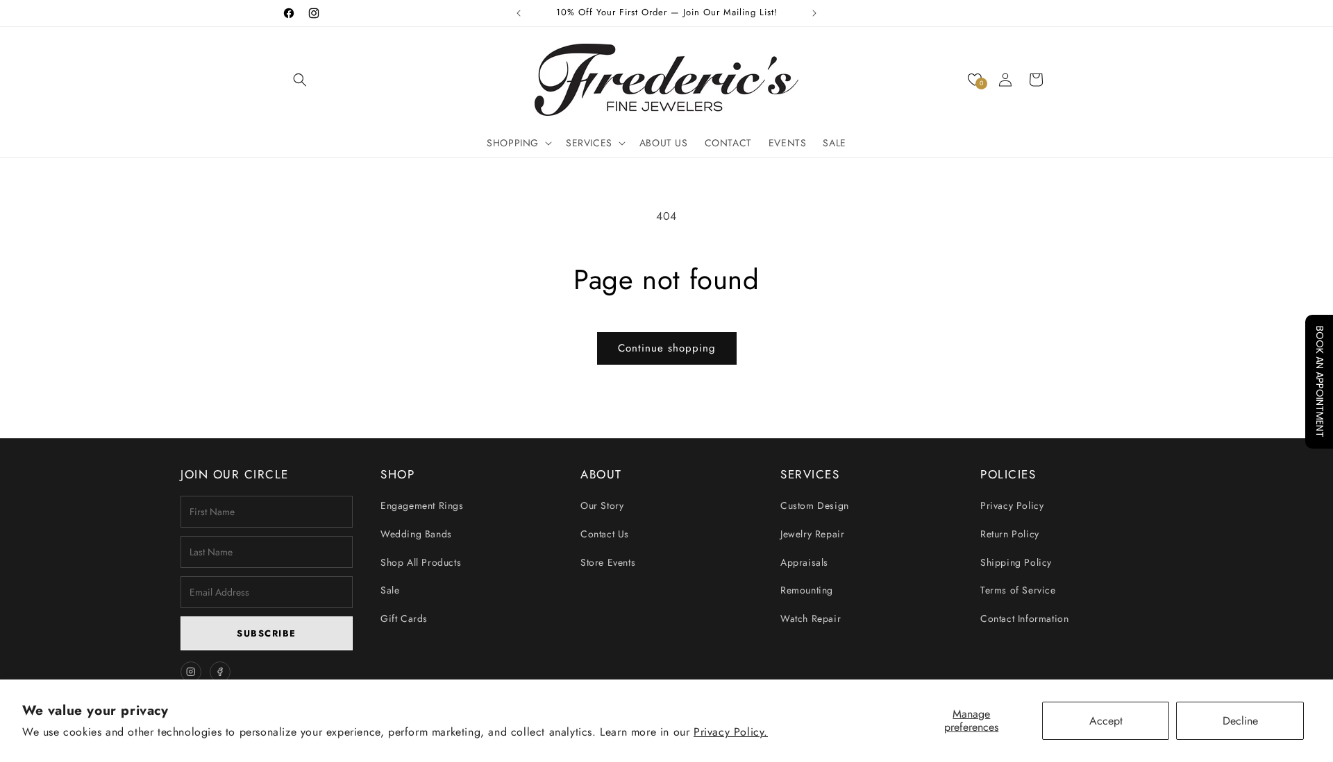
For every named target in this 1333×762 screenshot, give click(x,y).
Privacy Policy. (731, 732)
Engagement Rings (422, 505)
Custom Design (814, 505)
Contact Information (1024, 618)
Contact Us (604, 534)
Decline (1240, 721)
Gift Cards (404, 618)
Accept (1106, 721)
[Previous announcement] (518, 13)
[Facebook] (220, 671)
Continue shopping (667, 348)
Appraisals (804, 562)
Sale (389, 590)
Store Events (607, 562)
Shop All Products (420, 562)
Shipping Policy (1016, 562)
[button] (300, 79)
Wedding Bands (416, 534)
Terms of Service (1018, 590)
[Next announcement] (814, 13)
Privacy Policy (1011, 505)
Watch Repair (810, 618)
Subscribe (266, 633)
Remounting (806, 590)
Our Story (601, 505)
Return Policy (1009, 534)
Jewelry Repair (812, 534)
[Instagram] (191, 671)
